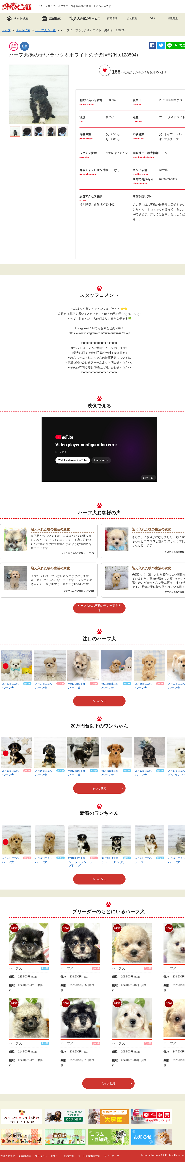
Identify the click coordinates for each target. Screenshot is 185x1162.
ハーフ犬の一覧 (45, 30)
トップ (6, 30)
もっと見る (99, 700)
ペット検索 (23, 30)
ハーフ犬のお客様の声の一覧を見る (99, 608)
